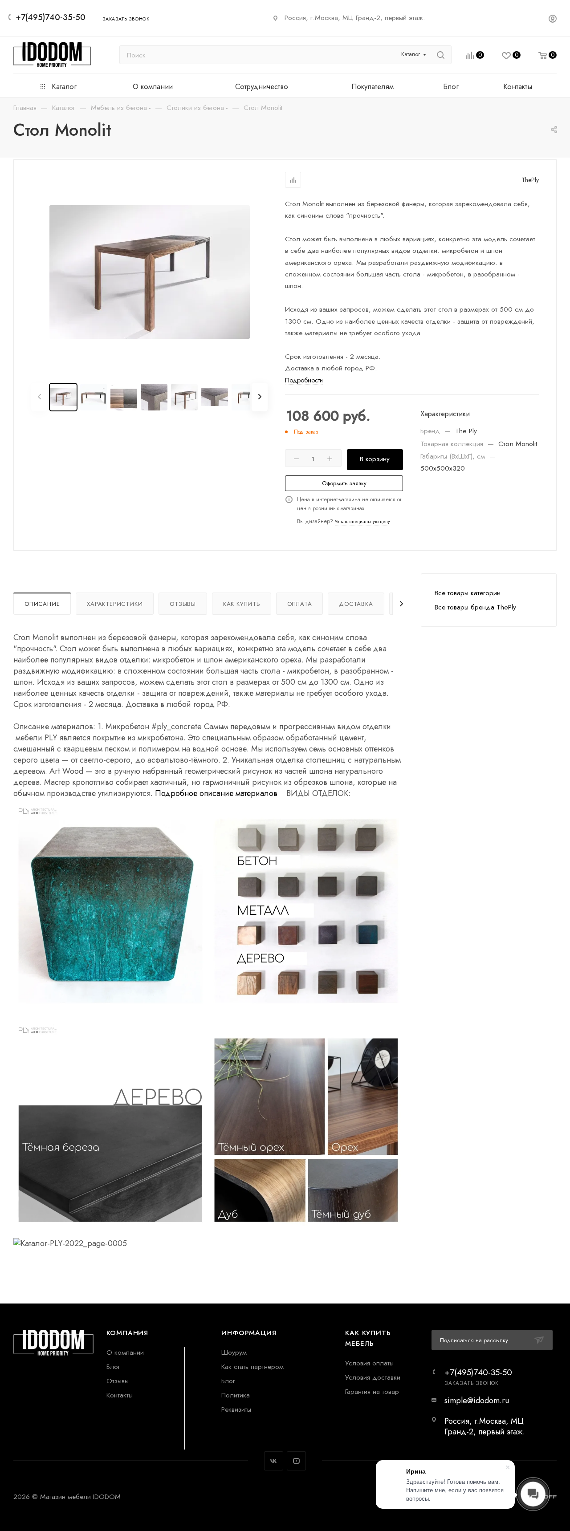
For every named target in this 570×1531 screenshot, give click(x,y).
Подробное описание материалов (216, 793)
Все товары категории (468, 593)
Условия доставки (372, 1377)
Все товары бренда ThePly (475, 607)
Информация (248, 1333)
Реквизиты (236, 1409)
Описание (42, 604)
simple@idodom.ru (476, 1400)
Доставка (356, 604)
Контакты (119, 1395)
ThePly (530, 179)
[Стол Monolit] (149, 272)
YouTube (296, 1460)
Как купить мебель (368, 1338)
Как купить (241, 604)
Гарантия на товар (372, 1391)
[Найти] (441, 54)
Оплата (299, 604)
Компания (127, 1333)
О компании (125, 1352)
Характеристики (114, 604)
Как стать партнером (252, 1366)
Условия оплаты (369, 1363)
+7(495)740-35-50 (51, 17)
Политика (235, 1395)
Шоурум (234, 1352)
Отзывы (183, 604)
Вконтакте (273, 1460)
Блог (113, 1366)
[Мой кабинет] (553, 19)
